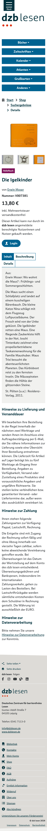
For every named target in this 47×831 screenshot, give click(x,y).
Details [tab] (8, 264)
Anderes (22, 88)
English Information (17, 785)
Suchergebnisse (21, 105)
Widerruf (11, 791)
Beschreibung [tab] (25, 257)
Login (13, 243)
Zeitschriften (22, 52)
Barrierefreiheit (38, 825)
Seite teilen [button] (12, 663)
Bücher (22, 43)
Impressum (11, 825)
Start (10, 100)
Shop (22, 100)
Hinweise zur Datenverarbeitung (23, 635)
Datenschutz (24, 825)
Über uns (11, 797)
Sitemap (11, 803)
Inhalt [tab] (8, 257)
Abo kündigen (14, 809)
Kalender (22, 61)
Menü (9, 9)
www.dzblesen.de (11, 731)
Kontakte (11, 750)
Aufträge (11, 779)
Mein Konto (13, 755)
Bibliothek (12, 744)
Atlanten (22, 70)
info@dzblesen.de (11, 728)
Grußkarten (22, 79)
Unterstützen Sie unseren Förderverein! (22, 815)
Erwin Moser (15, 190)
